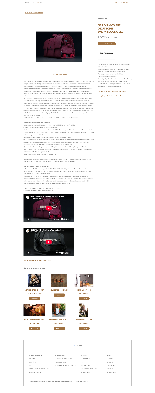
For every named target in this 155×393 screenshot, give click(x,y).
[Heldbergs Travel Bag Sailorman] (59, 310)
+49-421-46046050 (121, 2)
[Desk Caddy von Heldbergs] (83, 281)
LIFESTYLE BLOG (86, 358)
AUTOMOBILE (33, 358)
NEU (30, 365)
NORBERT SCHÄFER (35, 372)
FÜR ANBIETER (85, 365)
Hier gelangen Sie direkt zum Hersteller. (110, 96)
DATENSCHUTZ (111, 365)
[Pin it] (105, 102)
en (41, 2)
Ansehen (34, 298)
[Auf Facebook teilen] (98, 102)
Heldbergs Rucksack (59, 290)
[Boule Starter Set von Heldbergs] (34, 310)
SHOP (82, 362)
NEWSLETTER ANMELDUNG (89, 369)
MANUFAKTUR (85, 372)
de (38, 2)
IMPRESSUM (110, 362)
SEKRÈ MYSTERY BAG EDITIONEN (39, 369)
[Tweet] (102, 102)
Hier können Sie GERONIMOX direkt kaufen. (37, 260)
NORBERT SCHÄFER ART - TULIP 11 (65, 365)
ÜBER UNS (110, 358)
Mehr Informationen (59, 75)
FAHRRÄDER (32, 362)
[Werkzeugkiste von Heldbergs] (83, 310)
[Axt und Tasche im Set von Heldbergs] (34, 281)
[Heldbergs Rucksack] (59, 281)
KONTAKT (110, 369)
